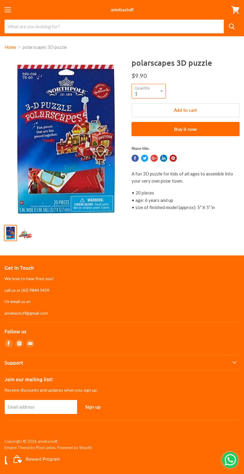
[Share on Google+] (154, 158)
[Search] (232, 26)
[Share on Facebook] (135, 158)
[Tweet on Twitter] (144, 158)
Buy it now (185, 129)
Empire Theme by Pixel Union (29, 447)
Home (10, 47)
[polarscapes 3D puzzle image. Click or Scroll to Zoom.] (65, 138)
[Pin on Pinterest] (173, 158)
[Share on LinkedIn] (163, 158)
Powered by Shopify (74, 447)
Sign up (93, 406)
